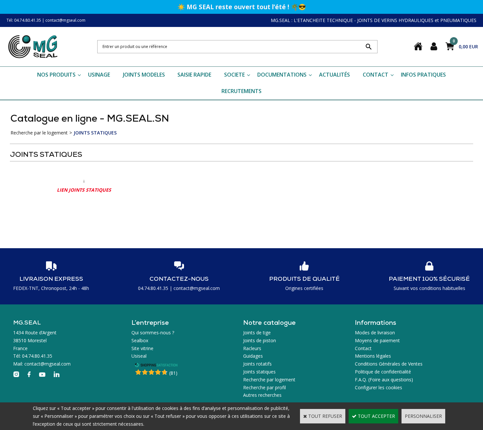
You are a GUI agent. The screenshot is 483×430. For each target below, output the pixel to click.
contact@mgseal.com (65, 20)
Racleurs (252, 348)
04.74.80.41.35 (153, 288)
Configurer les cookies (378, 387)
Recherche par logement (269, 379)
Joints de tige (257, 332)
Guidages (253, 356)
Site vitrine (142, 348)
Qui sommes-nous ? (152, 332)
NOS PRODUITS (56, 74)
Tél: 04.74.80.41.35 (24, 20)
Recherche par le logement (39, 133)
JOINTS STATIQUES (95, 133)
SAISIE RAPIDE (194, 74)
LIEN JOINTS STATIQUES (84, 190)
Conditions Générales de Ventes (389, 364)
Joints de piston (259, 340)
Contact (363, 348)
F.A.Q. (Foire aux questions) (384, 379)
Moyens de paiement (377, 340)
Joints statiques (259, 372)
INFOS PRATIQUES (423, 74)
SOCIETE (234, 74)
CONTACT (375, 74)
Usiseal (139, 356)
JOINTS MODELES (144, 74)
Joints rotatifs (257, 364)
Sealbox (139, 340)
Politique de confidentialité (383, 372)
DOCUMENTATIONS (282, 74)
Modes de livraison (375, 332)
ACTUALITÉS (334, 74)
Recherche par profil (264, 387)
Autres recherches (262, 395)
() (173, 373)
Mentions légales (373, 356)
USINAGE (99, 74)
